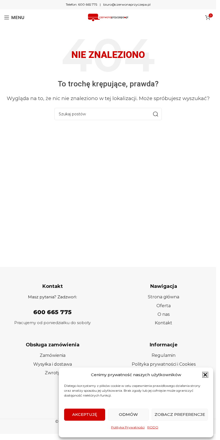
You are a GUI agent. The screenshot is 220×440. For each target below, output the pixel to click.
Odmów (128, 414)
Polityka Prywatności (128, 427)
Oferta (163, 305)
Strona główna (163, 296)
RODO (152, 427)
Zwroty (52, 372)
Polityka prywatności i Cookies (164, 364)
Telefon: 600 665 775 (81, 4)
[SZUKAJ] (155, 114)
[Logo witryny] (108, 17)
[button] (205, 374)
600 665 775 (52, 312)
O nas (163, 314)
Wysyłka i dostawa (52, 364)
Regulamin (163, 355)
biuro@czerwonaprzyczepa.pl (127, 4)
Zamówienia (52, 355)
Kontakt (163, 322)
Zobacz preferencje (180, 414)
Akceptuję (84, 414)
